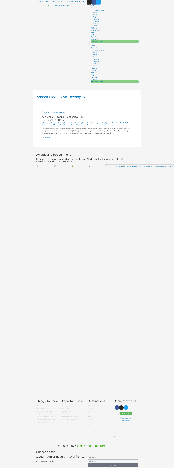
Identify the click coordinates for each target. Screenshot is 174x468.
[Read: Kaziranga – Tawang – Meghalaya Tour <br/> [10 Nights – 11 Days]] (53, 112)
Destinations (95, 8)
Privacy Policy (66, 408)
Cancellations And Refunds (70, 416)
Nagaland (96, 21)
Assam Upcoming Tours (89, 123)
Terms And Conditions (68, 414)
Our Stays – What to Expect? (45, 414)
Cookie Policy (66, 405)
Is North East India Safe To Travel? (46, 419)
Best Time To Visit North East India (46, 416)
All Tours (94, 28)
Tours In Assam (65, 125)
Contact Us (94, 39)
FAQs (92, 32)
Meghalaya (96, 17)
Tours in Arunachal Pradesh (50, 125)
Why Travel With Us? (42, 408)
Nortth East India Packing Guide (71, 419)
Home (93, 5)
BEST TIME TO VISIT (97, 41)
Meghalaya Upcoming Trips (106, 123)
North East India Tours (123, 123)
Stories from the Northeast (44, 411)
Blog (92, 35)
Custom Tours (95, 30)
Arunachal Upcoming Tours (72, 123)
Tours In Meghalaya (77, 125)
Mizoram (96, 19)
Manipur (95, 14)
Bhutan (95, 26)
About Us (94, 37)
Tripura (95, 23)
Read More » (46, 137)
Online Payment (67, 411)
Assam (95, 12)
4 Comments (46, 123)
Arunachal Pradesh (99, 10)
